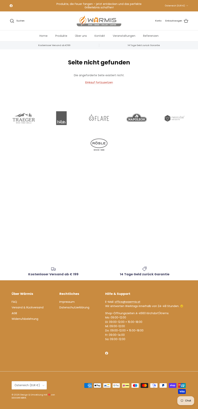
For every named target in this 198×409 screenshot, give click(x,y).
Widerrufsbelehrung (25, 319)
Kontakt (100, 36)
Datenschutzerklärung (74, 307)
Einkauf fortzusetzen (99, 82)
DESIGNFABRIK (19, 397)
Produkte (61, 36)
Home (43, 36)
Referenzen (151, 36)
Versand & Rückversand (28, 307)
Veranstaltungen (124, 36)
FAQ (14, 302)
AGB (14, 313)
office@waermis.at (127, 302)
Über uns (81, 36)
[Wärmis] (99, 21)
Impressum (67, 302)
